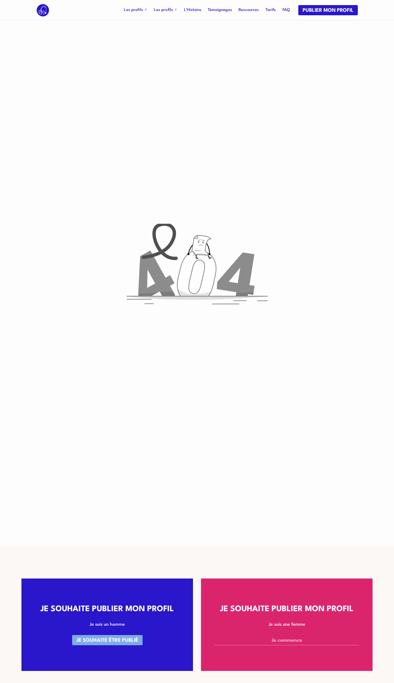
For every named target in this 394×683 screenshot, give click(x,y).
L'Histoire (193, 10)
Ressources (249, 10)
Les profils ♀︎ (165, 10)
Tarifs (271, 10)
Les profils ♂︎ (135, 10)
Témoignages (220, 10)
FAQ (286, 10)
